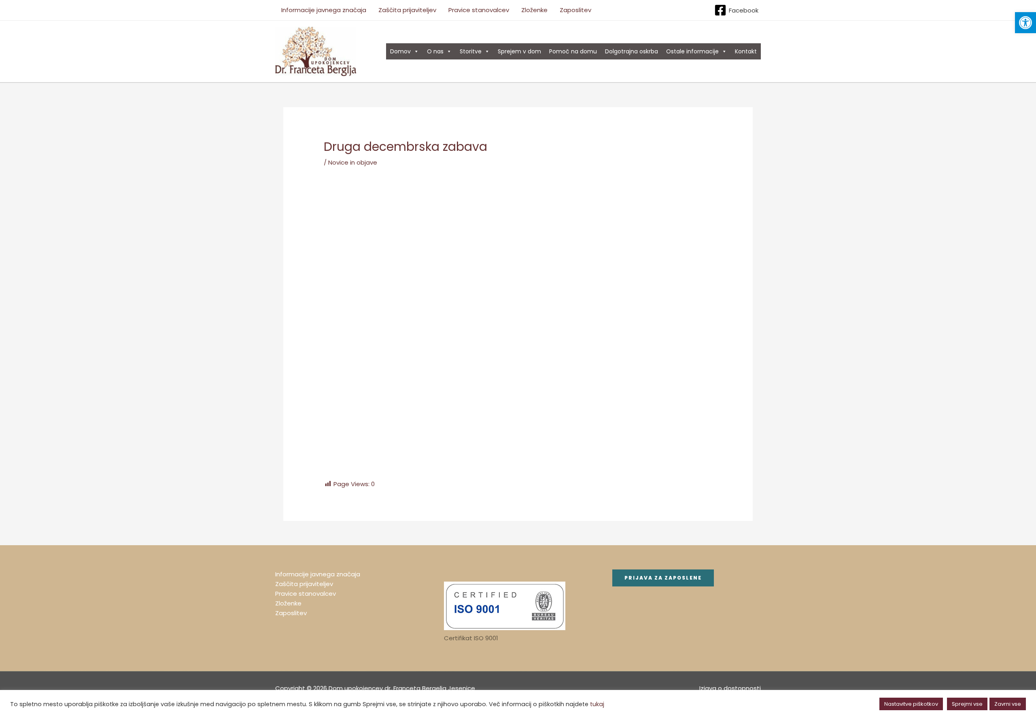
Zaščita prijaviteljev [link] (407, 10)
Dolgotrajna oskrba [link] (631, 51)
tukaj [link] (597, 704)
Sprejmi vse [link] (967, 704)
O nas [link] (435, 51)
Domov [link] (400, 51)
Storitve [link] (471, 51)
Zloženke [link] (534, 10)
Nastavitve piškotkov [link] (911, 704)
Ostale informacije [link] (692, 51)
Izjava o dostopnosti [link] (730, 688)
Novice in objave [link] (352, 162)
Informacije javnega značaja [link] (323, 10)
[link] (1025, 22)
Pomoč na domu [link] (573, 51)
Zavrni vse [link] (1007, 704)
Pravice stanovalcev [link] (478, 10)
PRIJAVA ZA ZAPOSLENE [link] (663, 577)
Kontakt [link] (746, 51)
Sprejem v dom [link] (519, 51)
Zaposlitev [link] (575, 10)
